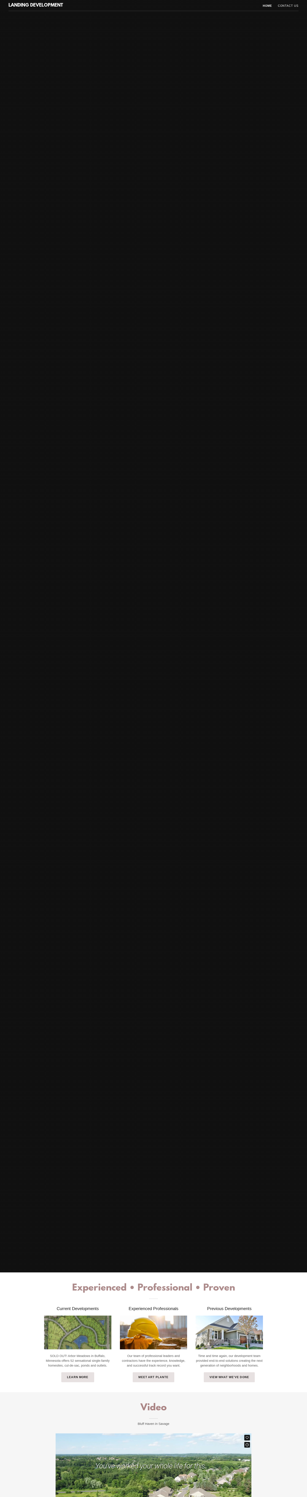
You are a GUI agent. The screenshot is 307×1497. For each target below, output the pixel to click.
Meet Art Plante (153, 1377)
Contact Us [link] (288, 5)
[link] (36, 5)
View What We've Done (229, 1377)
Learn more (77, 1377)
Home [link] (267, 5)
